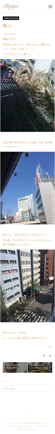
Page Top (27, 411)
